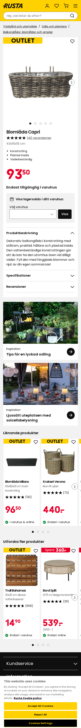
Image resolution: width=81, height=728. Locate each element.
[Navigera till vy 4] (46, 123)
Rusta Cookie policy (28, 698)
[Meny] (75, 6)
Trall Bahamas (15, 594)
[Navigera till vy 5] (51, 123)
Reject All (40, 714)
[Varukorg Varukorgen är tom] (66, 6)
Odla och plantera (54, 26)
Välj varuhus (18, 207)
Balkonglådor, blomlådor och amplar (28, 32)
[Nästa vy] (71, 82)
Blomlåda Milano (17, 486)
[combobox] (36, 16)
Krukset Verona (54, 484)
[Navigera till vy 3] (40, 123)
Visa (64, 214)
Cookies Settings (40, 723)
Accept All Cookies (40, 706)
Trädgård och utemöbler (20, 26)
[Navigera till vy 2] (35, 123)
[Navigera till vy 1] (30, 123)
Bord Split (59, 592)
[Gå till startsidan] (13, 6)
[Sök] (73, 16)
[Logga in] (47, 6)
